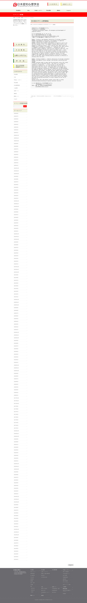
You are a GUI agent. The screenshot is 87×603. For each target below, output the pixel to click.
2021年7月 (16, 280)
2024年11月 (16, 170)
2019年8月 (16, 343)
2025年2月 (16, 162)
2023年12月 (16, 200)
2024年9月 (16, 176)
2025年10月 (16, 140)
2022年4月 (16, 255)
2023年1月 (16, 231)
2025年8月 (16, 146)
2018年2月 (16, 392)
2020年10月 (16, 304)
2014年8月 (16, 507)
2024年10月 (16, 173)
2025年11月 (16, 138)
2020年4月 (16, 321)
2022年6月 (16, 250)
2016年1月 (16, 460)
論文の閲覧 (65, 575)
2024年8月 (16, 179)
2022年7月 (16, 247)
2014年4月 (16, 518)
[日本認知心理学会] (26, 5)
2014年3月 (16, 521)
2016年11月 (16, 433)
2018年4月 (16, 387)
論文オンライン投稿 (66, 584)
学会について (32, 571)
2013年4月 (16, 551)
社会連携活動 (17, 85)
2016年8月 (16, 441)
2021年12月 (16, 266)
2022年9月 (16, 242)
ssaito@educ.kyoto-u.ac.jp (41, 86)
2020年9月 (16, 307)
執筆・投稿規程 (66, 571)
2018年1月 (16, 395)
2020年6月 (16, 315)
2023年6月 (16, 217)
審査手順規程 (65, 580)
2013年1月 (16, 559)
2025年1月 (16, 165)
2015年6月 (16, 480)
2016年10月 (16, 436)
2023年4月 (16, 222)
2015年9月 (16, 471)
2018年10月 (16, 370)
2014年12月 (16, 496)
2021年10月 (16, 272)
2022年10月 (16, 239)
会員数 (31, 584)
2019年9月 (16, 340)
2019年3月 (16, 356)
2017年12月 (16, 398)
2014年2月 (16, 523)
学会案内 (16, 74)
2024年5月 (16, 187)
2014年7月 (16, 510)
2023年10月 (16, 206)
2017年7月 (16, 411)
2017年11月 (16, 400)
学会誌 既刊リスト (66, 573)
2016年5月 (16, 449)
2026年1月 (16, 132)
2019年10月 (16, 337)
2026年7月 (16, 116)
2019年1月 (16, 362)
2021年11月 (16, 269)
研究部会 (43, 575)
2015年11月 (16, 466)
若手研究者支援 (44, 577)
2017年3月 (16, 422)
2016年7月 (16, 444)
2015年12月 (16, 463)
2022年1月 (16, 263)
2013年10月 (16, 534)
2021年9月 (16, 274)
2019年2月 (16, 359)
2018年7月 (16, 378)
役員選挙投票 (54, 590)
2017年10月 (16, 403)
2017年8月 (16, 408)
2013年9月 (16, 537)
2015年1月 (16, 493)
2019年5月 (16, 351)
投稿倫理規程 (65, 577)
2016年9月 (16, 439)
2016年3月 (16, 455)
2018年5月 (16, 384)
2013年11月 (16, 532)
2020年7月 (16, 313)
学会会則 (32, 577)
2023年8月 (16, 211)
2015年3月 (16, 488)
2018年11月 (16, 367)
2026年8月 (16, 113)
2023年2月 (16, 228)
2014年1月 (16, 526)
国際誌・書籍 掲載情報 (45, 573)
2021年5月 (16, 285)
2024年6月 (16, 184)
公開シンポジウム (44, 571)
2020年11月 (16, 302)
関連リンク (16, 96)
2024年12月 (16, 168)
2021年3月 (16, 291)
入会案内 (16, 88)
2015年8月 (16, 474)
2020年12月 (16, 299)
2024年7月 (16, 181)
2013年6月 (16, 545)
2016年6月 (16, 447)
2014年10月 (16, 501)
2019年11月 (16, 335)
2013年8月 (16, 540)
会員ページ (16, 90)
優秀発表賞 (33, 588)
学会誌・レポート (18, 79)
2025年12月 (16, 135)
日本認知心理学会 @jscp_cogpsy (20, 19)
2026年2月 (16, 129)
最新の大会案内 (44, 588)
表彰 (31, 586)
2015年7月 (16, 477)
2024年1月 (16, 198)
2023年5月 (16, 220)
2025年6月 (16, 151)
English (15, 99)
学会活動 (16, 82)
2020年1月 (16, 329)
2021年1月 (16, 296)
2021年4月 (16, 288)
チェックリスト (66, 582)
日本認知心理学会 (42, 599)
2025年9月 (16, 143)
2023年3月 (16, 225)
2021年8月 (16, 277)
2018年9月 (16, 373)
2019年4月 (16, 354)
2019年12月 (16, 332)
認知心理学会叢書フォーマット (67, 591)
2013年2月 (16, 556)
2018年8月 (16, 376)
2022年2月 (16, 261)
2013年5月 (16, 548)
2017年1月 (16, 428)
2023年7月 (16, 214)
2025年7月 (16, 149)
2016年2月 (16, 458)
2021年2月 (16, 294)
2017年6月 (16, 414)
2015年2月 (16, 491)
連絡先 (15, 93)
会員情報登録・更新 (56, 588)
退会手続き (54, 592)
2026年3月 (16, 127)
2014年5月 (16, 515)
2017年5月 (16, 417)
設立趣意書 (32, 575)
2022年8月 (16, 244)
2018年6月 (16, 381)
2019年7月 (16, 346)
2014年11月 (16, 499)
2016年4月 (16, 452)
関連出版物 (65, 588)
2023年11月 (16, 203)
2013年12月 (16, 529)
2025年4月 (16, 157)
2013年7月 (16, 543)
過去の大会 (43, 590)
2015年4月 (16, 485)
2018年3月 (16, 389)
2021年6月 (16, 283)
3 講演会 (54, 24)
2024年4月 (16, 190)
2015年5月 (16, 482)
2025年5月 (16, 154)
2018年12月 (16, 365)
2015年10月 (16, 469)
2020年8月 (16, 310)
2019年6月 (16, 348)
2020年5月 (16, 318)
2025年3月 (16, 160)
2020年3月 (16, 324)
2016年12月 (16, 430)
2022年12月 (16, 233)
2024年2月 (16, 195)
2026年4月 (16, 124)
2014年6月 (16, 512)
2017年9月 (16, 406)
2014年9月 (16, 504)
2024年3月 (16, 192)
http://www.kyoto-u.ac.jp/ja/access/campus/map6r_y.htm (45, 36)
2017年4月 (16, 419)
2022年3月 (16, 258)
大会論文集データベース (45, 593)
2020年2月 (16, 326)
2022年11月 (16, 236)
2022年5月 (16, 253)
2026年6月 (16, 118)
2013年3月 (16, 553)
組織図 (31, 580)
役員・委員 (32, 582)
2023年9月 (16, 209)
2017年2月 (16, 425)
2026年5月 (16, 121)
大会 (15, 77)
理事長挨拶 (32, 573)
